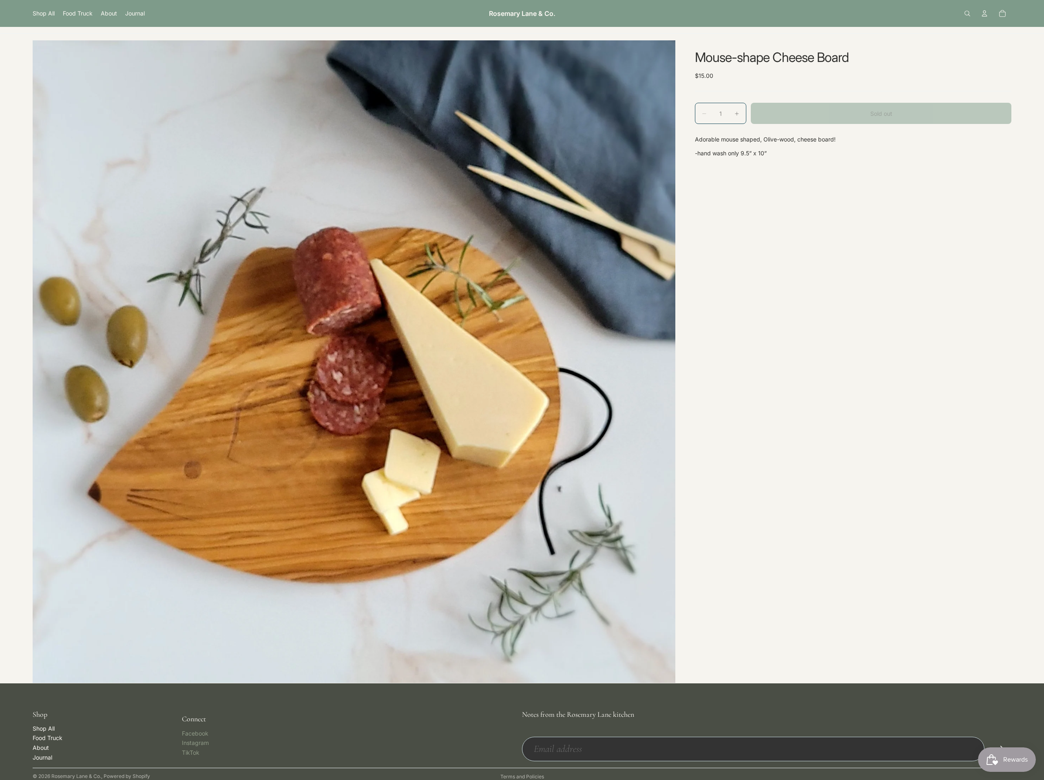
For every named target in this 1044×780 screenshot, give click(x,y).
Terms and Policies (522, 776)
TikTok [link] (190, 752)
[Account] (984, 13)
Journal (42, 757)
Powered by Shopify (127, 776)
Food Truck (47, 737)
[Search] (967, 13)
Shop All (44, 728)
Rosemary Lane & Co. (76, 776)
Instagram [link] (195, 742)
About (41, 747)
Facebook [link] (195, 733)
